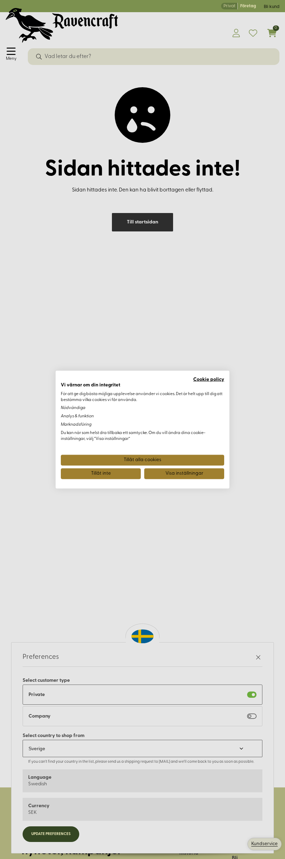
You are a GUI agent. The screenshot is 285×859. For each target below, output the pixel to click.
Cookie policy (208, 379)
